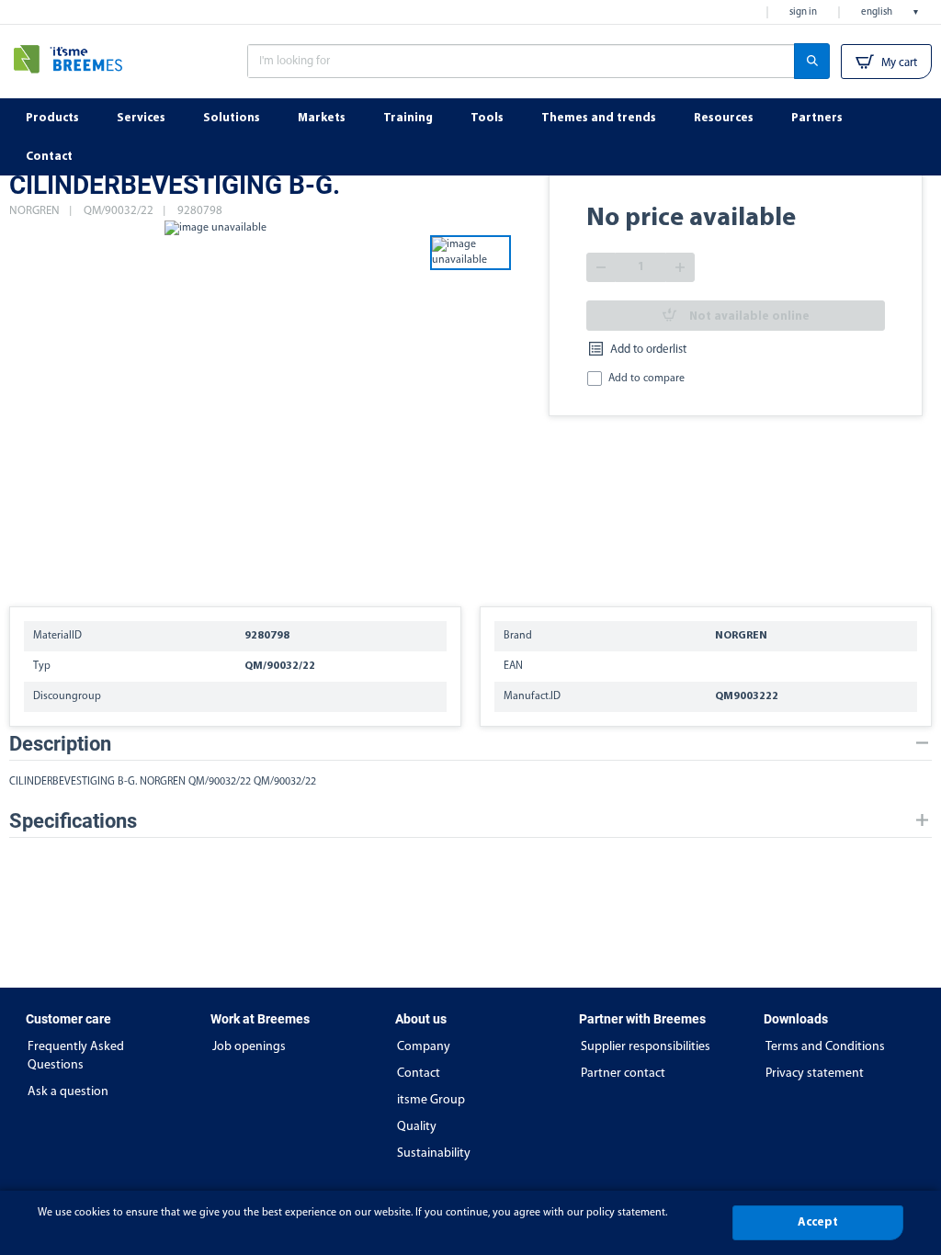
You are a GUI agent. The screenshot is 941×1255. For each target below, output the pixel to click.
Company (423, 1047)
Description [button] (60, 743)
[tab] (470, 744)
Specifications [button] (73, 820)
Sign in (803, 12)
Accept (818, 1222)
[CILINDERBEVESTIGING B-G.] (215, 404)
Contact (418, 1073)
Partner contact (623, 1073)
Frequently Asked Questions (76, 1056)
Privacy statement (814, 1073)
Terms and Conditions (825, 1047)
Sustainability (433, 1153)
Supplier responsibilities (645, 1047)
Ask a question (68, 1092)
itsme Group (431, 1100)
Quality (416, 1127)
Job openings (249, 1047)
